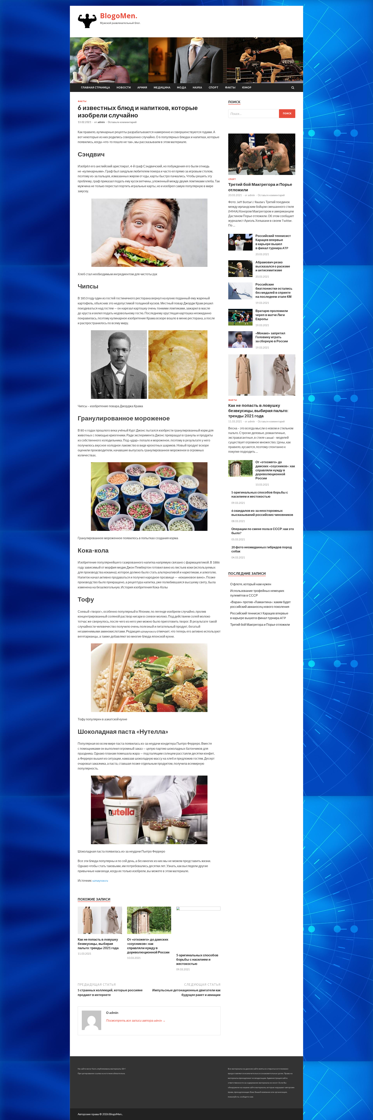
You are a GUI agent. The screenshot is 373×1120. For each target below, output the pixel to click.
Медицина (162, 87)
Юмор (246, 87)
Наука (197, 87)
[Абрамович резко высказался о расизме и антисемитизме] (240, 276)
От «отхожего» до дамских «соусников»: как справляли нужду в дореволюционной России (148, 945)
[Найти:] (261, 113)
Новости (124, 87)
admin (101, 122)
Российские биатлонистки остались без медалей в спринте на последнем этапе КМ (273, 290)
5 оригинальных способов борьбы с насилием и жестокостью (197, 959)
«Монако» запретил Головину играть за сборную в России (271, 337)
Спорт (213, 87)
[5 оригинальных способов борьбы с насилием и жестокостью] (198, 909)
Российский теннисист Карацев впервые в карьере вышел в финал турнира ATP (273, 242)
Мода (181, 87)
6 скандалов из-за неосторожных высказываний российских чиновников (262, 512)
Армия (142, 87)
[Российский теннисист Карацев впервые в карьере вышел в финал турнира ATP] (240, 249)
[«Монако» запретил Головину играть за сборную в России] (240, 347)
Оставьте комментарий (122, 122)
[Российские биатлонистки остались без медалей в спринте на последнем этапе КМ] (240, 298)
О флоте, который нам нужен (250, 584)
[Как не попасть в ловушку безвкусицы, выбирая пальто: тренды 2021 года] (100, 935)
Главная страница (95, 87)
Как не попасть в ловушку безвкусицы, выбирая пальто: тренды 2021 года (98, 943)
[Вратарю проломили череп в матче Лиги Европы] (240, 324)
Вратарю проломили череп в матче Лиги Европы (271, 315)
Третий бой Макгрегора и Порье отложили (260, 624)
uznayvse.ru (100, 880)
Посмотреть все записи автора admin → (136, 1020)
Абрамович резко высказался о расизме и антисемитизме (272, 266)
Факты (230, 87)
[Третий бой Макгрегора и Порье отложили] (261, 175)
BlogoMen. (118, 15)
